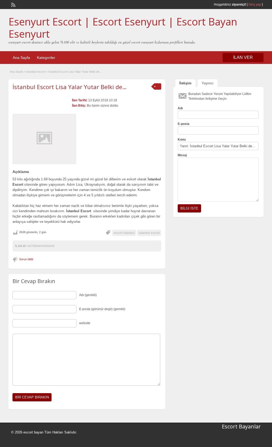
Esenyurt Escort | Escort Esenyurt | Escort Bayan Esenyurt (122, 28)
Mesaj (182, 155)
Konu (182, 139)
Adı (180, 108)
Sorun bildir (26, 259)
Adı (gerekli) (88, 295)
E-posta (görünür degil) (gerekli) (102, 309)
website (84, 323)
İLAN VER (243, 57)
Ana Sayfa (21, 57)
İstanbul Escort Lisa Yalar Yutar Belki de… (69, 87)
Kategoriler (46, 57)
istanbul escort (35, 71)
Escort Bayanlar (241, 426)
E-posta (183, 124)
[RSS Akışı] (13, 4)
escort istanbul (124, 233)
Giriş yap (254, 4)
